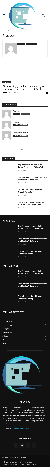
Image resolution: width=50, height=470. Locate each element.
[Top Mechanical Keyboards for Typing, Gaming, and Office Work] (9, 168)
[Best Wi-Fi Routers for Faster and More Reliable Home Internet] (9, 206)
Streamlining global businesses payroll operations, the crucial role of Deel (23, 88)
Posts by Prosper (20, 31)
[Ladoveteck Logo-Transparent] (25, 16)
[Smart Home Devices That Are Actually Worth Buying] (9, 193)
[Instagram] (16, 445)
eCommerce (6, 82)
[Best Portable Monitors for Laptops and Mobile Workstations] (9, 181)
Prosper (5, 92)
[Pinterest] (28, 445)
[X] (34, 445)
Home (4, 31)
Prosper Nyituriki (20, 133)
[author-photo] (11, 48)
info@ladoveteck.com (20, 429)
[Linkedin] (22, 445)
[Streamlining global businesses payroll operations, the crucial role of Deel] (25, 72)
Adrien (16, 111)
